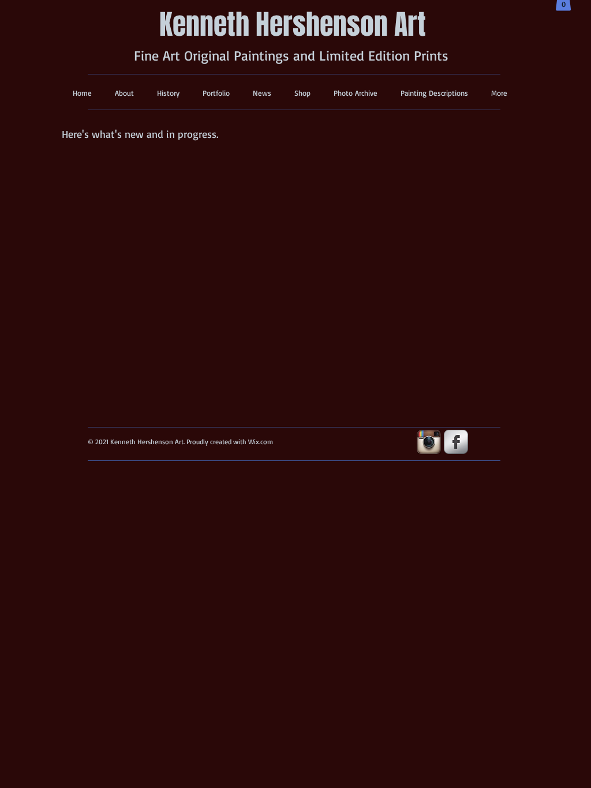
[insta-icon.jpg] (429, 442)
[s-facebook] (456, 442)
